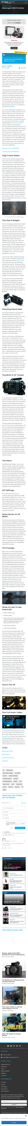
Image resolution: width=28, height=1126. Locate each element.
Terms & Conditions (19, 1107)
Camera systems (7, 778)
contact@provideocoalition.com (11, 1057)
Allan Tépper (11, 956)
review (4, 787)
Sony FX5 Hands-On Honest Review (11, 1034)
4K (3, 770)
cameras (16, 778)
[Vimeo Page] (20, 1046)
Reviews (11, 787)
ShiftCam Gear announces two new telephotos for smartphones (17, 922)
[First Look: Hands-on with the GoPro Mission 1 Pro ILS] (14, 995)
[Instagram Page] (14, 1046)
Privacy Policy (3, 1108)
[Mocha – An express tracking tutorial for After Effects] (6, 914)
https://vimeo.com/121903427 (10, 151)
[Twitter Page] (11, 1046)
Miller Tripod (5, 754)
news (12, 784)
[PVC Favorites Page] (24, 858)
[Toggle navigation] (25, 2)
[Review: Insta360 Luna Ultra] (6, 874)
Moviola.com (4, 1089)
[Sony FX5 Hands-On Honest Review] (14, 1022)
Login (24, 802)
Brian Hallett (7, 66)
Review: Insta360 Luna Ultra (16, 875)
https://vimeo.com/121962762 (10, 148)
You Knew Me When (17, 123)
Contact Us (4, 1075)
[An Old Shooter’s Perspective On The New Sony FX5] (6, 908)
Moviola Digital (5, 1091)
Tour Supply (4, 1086)
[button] (26, 1115)
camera (5, 775)
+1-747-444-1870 (6, 1054)
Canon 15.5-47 (20, 260)
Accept (14, 1122)
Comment (23, 68)
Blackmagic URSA (7, 751)
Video (4, 789)
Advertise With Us (5, 1064)
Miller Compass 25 (14, 251)
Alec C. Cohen (11, 1037)
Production (19, 784)
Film (20, 781)
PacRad (3, 1084)
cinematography (7, 781)
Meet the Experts (5, 1071)
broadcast (17, 773)
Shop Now (14, 48)
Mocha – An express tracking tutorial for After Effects (16, 916)
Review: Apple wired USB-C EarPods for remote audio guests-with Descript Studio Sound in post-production (13, 955)
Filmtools (3, 1082)
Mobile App (4, 1066)
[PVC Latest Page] (24, 892)
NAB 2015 (5, 761)
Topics (2, 1069)
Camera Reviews (13, 775)
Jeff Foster (10, 1010)
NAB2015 (12, 106)
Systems (17, 787)
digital (15, 781)
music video (6, 784)
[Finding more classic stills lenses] (6, 886)
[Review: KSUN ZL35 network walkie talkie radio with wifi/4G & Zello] (6, 880)
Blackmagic (9, 770)
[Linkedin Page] (17, 1046)
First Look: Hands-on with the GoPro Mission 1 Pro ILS (12, 1007)
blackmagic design (8, 773)
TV (22, 787)
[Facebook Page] (8, 1046)
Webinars (3, 1073)
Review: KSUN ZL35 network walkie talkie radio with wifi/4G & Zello (16, 882)
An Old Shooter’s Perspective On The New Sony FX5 (16, 909)
